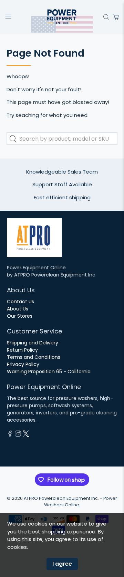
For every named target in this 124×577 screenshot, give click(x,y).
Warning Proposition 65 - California (49, 371)
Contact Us (20, 301)
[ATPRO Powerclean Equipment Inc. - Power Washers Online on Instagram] (18, 435)
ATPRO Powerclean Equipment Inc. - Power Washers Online (70, 501)
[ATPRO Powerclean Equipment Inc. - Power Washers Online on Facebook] (10, 435)
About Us (17, 308)
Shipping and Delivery (32, 342)
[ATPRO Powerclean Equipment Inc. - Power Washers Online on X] (26, 435)
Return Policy (22, 349)
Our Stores (19, 316)
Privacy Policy (23, 364)
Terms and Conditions (33, 357)
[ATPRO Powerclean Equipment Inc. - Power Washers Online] (62, 17)
